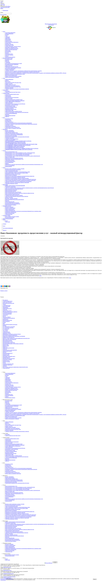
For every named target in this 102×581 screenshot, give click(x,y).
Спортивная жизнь (6, 305)
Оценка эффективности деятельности (12, 101)
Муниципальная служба (8, 58)
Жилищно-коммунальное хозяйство (10, 311)
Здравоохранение (6, 331)
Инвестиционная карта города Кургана (13, 192)
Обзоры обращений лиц (10, 210)
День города (5, 330)
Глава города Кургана (7, 302)
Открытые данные (6, 215)
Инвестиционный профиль (10, 204)
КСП (4, 117)
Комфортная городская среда (8, 337)
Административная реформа (11, 107)
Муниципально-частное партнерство (12, 203)
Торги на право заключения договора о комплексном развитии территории (20, 180)
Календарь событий (9, 54)
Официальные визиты (7, 351)
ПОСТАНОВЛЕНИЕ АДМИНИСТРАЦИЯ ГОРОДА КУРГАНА (18, 141)
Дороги (4, 304)
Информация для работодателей (11, 66)
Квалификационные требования (11, 64)
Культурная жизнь (6, 306)
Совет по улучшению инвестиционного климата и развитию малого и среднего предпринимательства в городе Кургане (29, 187)
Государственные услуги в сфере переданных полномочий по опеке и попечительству (22, 155)
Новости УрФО (6, 345)
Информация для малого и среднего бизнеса (12, 334)
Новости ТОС (5, 344)
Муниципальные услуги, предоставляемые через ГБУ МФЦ (17, 154)
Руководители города (9, 45)
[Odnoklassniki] (3, 286)
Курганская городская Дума (8, 303)
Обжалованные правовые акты (11, 132)
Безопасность (5, 319)
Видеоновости (8, 51)
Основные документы (9, 137)
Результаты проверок (9, 108)
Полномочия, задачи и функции (11, 104)
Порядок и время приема (10, 208)
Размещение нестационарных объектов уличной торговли (17, 178)
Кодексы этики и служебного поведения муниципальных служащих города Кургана (22, 71)
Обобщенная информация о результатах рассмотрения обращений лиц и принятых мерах (23, 211)
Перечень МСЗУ (8, 166)
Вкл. (7, 6)
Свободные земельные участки (11, 183)
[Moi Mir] (4, 286)
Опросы (6, 55)
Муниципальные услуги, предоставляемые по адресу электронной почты (20, 152)
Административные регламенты (11, 138)
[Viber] (9, 286)
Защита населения (9, 102)
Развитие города (8, 41)
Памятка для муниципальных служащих (13, 76)
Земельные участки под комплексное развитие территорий (17, 182)
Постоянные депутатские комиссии (12, 85)
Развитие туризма (6, 361)
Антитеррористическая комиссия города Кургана (15, 103)
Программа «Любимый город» (11, 47)
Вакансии (7, 60)
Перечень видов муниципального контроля (14, 158)
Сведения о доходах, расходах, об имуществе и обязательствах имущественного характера (23, 70)
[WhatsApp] (8, 286)
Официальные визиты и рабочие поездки (13, 111)
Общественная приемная (10, 115)
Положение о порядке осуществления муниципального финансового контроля (21, 124)
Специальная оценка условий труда (12, 127)
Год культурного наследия (8, 327)
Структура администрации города (12, 94)
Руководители (8, 95)
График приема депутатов (10, 84)
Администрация (6, 93)
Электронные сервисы (9, 160)
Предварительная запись (10, 161)
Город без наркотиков (7, 313)
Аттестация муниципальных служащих (13, 67)
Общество (5, 348)
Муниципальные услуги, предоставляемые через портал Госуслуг (18, 153)
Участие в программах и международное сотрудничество (16, 112)
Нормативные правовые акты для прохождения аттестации (17, 136)
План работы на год (9, 121)
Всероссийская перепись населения (10, 324)
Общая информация (9, 33)
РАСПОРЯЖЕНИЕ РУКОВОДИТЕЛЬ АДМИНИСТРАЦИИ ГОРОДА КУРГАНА (21, 148)
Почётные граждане (9, 44)
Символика (7, 36)
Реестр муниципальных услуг (11, 151)
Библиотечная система (7, 320)
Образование (5, 307)
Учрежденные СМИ (9, 110)
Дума (4, 78)
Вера (4, 323)
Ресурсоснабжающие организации (12, 202)
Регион (4, 362)
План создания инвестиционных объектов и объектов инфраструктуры (19, 193)
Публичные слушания (7, 359)
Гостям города (8, 43)
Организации (8, 40)
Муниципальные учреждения (9, 342)
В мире (4, 322)
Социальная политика (7, 312)
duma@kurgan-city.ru (7, 570)
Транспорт (5, 309)
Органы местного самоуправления (10, 350)
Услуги (4, 150)
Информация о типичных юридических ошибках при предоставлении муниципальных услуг (24, 164)
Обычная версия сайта (5, 7)
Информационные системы (10, 109)
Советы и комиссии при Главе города (12, 92)
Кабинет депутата (8, 83)
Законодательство (8, 65)
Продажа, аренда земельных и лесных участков (14, 168)
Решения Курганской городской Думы (13, 86)
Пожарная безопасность (7, 353)
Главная (4, 223)
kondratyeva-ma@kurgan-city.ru (9, 576)
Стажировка (7, 62)
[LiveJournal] (6, 286)
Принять (94, 579)
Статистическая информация (11, 113)
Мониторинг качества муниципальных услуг (14, 159)
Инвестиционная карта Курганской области (14, 188)
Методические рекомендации (11, 75)
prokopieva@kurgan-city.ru (8, 573)
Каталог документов (9, 130)
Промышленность (6, 357)
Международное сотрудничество (9, 339)
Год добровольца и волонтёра (9, 326)
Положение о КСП (9, 118)
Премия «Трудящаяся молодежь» (11, 48)
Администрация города (7, 301)
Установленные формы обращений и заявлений (14, 100)
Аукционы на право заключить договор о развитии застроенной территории (20, 179)
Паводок (4, 352)
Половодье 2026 (6, 354)
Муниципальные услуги (8, 341)
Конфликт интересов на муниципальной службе (15, 74)
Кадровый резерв (8, 59)
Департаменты (8, 96)
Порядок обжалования (9, 131)
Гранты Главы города (7, 310)
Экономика (7, 37)
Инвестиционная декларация (11, 189)
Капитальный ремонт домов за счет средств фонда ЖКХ (16, 172)
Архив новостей (6, 368)
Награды (7, 52)
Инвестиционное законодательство (12, 194)
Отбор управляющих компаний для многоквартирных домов (17, 171)
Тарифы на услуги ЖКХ (10, 139)
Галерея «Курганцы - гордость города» (13, 46)
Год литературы (6, 328)
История (7, 34)
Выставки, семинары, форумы (11, 198)
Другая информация (9, 162)
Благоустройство (6, 321)
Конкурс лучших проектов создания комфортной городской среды (16, 338)
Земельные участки (7, 333)
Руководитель (8, 119)
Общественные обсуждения (8, 347)
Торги (4, 167)
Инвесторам (5, 184)
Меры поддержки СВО (10, 156)
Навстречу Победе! (7, 317)
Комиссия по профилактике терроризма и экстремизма (14, 336)
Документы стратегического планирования (14, 134)
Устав (6, 35)
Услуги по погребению (9, 165)
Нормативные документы (10, 126)
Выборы (4, 325)
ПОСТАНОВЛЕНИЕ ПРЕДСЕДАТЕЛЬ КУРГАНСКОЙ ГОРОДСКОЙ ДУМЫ (21, 144)
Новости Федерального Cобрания (12, 77)
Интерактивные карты (9, 217)
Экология (5, 365)
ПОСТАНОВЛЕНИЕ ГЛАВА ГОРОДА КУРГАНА (15, 143)
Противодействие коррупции (11, 49)
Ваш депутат (7, 81)
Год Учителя (5, 329)
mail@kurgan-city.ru (7, 567)
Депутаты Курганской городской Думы (13, 82)
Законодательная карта (9, 213)
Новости (7, 80)
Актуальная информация (10, 32)
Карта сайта (7, 221)
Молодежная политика (7, 340)
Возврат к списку (3, 290)
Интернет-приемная (9, 87)
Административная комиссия (9, 318)
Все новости (5, 300)
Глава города (5, 89)
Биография (7, 91)
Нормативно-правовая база (10, 212)
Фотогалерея (7, 50)
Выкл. (9, 6)
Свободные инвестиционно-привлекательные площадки (16, 196)
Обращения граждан (7, 205)
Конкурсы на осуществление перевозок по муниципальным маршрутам (19, 176)
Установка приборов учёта (8, 363)
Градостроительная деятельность (11, 42)
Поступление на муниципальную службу (13, 63)
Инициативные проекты (10, 57)
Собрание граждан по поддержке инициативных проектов (17, 88)
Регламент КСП (8, 120)
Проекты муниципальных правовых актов (13, 99)
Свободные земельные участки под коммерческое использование (18, 181)
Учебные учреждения (9, 69)
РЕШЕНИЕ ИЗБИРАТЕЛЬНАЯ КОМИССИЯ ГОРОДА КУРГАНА (18, 149)
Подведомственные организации (12, 97)
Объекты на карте (8, 98)
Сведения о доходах (9, 125)
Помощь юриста (6, 355)
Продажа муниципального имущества (13, 169)
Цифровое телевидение (7, 364)
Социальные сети (8, 214)
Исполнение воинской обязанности (10, 335)
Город (4, 31)
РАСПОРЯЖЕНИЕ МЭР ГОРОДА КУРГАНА (14, 147)
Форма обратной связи (9, 201)
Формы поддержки (9, 197)
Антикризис (5, 314)
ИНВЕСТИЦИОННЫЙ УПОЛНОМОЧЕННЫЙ (15, 185)
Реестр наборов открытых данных (12, 216)
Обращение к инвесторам (10, 186)
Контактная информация (10, 68)
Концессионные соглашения (11, 175)
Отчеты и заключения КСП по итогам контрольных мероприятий (18, 122)
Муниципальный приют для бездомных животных (13, 343)
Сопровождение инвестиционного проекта (14, 195)
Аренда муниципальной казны (11, 170)
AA (1, 4)
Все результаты (3, 14)
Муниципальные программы (11, 135)
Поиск (4, 219)
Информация (5, 10)
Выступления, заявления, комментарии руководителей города (15, 367)
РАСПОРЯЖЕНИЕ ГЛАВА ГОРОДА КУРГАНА (15, 146)
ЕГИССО (7, 116)
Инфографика (8, 38)
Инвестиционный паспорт (10, 191)
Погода (4, 315)
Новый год (5, 346)
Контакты (7, 114)
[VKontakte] (1, 286)
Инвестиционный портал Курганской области (14, 199)
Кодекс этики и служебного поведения (13, 128)
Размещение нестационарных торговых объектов (15, 177)
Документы (5, 129)
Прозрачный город (9, 53)
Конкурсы (7, 61)
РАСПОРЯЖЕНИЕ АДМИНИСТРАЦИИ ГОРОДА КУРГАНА (18, 145)
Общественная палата (7, 308)
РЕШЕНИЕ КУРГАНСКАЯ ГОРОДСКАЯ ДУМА (15, 142)
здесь (40, 275)
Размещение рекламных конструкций (12, 173)
